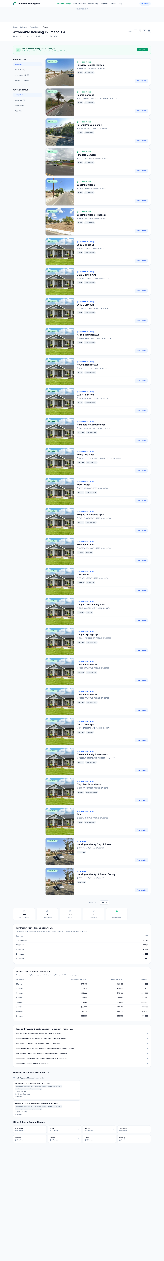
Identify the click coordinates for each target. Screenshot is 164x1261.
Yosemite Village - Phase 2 (91, 215)
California (23, 27)
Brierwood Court (85, 544)
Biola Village (83, 484)
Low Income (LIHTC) (22, 75)
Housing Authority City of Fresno (94, 844)
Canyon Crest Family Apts (91, 604)
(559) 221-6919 (21, 1092)
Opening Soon (20, 105)
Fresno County (35, 27)
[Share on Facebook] (144, 31)
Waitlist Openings (64, 3)
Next (103, 902)
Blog (120, 3)
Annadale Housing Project (91, 424)
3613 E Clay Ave (85, 304)
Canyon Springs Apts (88, 634)
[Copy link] (135, 31)
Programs (104, 3)
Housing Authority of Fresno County (96, 874)
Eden (79, 814)
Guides (113, 3)
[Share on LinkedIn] (149, 31)
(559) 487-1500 (22, 1112)
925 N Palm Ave (85, 394)
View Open (141, 50)
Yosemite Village (86, 185)
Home (15, 27)
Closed (18, 111)
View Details (141, 81)
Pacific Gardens (85, 95)
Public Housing (20, 70)
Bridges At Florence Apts (90, 514)
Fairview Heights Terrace (90, 65)
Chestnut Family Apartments (92, 754)
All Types (18, 64)
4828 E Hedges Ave (87, 364)
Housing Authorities (22, 80)
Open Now (20, 100)
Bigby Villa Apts (85, 454)
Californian (83, 574)
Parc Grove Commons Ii (89, 125)
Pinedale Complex (86, 155)
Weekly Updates (79, 3)
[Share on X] (140, 31)
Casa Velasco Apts (87, 664)
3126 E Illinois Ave (86, 274)
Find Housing (93, 3)
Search (146, 3)
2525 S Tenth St (85, 244)
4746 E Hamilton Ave (88, 334)
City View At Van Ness (89, 784)
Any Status (19, 95)
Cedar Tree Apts (86, 724)
